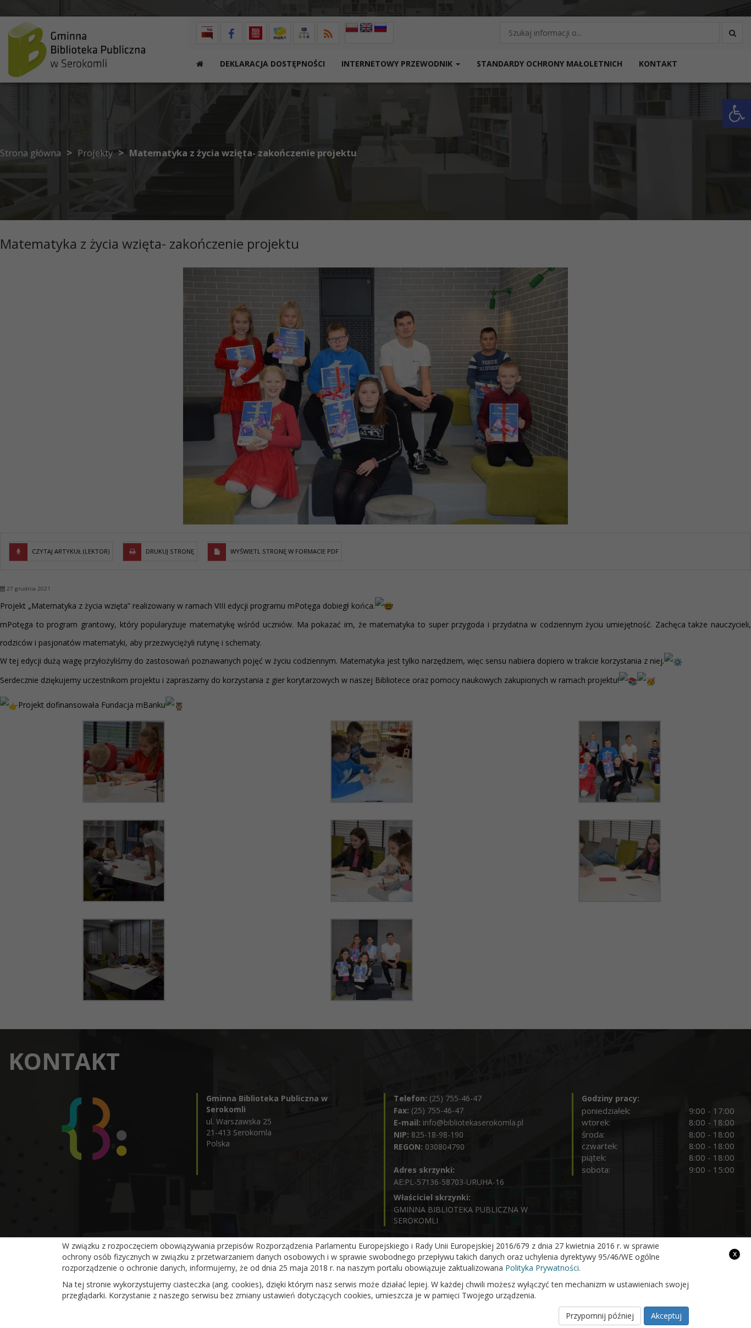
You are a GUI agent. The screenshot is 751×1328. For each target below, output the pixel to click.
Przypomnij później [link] (600, 1315)
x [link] (735, 1254)
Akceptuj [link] (666, 1315)
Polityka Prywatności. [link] (543, 1268)
